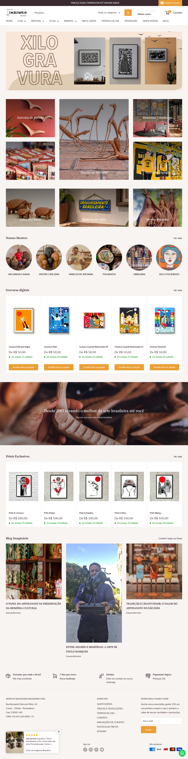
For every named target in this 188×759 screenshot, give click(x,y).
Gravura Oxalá (50, 347)
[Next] (182, 258)
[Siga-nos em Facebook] (85, 750)
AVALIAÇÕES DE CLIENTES (110, 722)
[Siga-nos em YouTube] (102, 750)
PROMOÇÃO (131, 21)
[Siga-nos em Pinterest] (96, 750)
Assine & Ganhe (172, 3)
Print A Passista (86, 513)
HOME (9, 21)
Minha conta (144, 14)
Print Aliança (155, 513)
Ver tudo (178, 238)
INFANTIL (68, 21)
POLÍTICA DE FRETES (107, 726)
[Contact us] (182, 753)
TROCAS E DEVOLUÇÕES (110, 708)
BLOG (166, 21)
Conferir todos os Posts (171, 538)
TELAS (52, 21)
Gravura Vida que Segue (19, 347)
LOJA (20, 21)
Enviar (148, 729)
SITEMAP (101, 731)
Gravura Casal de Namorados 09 (93, 347)
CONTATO (102, 717)
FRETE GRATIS (89, 21)
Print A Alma (120, 513)
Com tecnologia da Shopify (17, 748)
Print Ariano (49, 513)
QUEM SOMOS (150, 21)
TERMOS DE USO (106, 713)
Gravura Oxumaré (158, 347)
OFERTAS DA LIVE (110, 21)
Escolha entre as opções (23, 367)
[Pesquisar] (128, 12)
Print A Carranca (16, 513)
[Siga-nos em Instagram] (91, 750)
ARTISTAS (36, 21)
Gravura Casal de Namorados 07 (129, 347)
